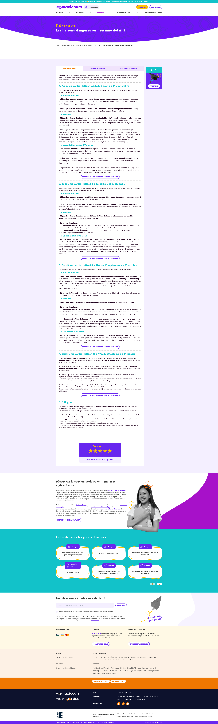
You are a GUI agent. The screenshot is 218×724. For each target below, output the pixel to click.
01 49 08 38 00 (96, 634)
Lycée (57, 45)
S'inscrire (121, 605)
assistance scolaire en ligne (100, 507)
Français (97, 45)
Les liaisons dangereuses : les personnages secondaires (109, 572)
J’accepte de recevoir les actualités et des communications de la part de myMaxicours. (86, 612)
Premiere (71, 45)
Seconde (65, 45)
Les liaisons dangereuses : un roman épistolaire (145, 572)
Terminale (78, 45)
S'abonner (154, 86)
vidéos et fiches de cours (111, 509)
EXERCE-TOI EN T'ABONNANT (68, 520)
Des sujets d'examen (154, 70)
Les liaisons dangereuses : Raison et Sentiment (145, 554)
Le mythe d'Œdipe (73, 572)
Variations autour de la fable (109, 554)
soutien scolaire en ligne (117, 491)
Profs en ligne (81, 505)
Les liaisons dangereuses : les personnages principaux (72, 554)
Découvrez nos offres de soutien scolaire (100, 177)
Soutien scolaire (101, 681)
